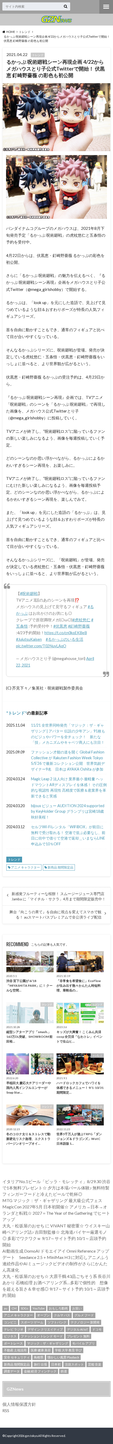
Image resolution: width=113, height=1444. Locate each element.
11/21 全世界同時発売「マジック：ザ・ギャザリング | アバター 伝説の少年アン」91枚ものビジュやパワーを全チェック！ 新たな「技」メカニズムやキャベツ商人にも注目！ (68, 734)
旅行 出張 (40, 1364)
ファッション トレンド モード (42, 1336)
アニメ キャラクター (25, 867)
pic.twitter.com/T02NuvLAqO (41, 646)
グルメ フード (84, 1315)
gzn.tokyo (31, 1435)
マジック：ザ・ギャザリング (47, 1343)
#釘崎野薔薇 (79, 626)
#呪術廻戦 (29, 593)
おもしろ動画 (58, 1308)
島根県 (38, 1357)
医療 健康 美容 (41, 1350)
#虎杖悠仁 (81, 620)
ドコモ (97, 1329)
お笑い (77, 1308)
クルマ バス (62, 1315)
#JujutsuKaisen (29, 639)
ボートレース (13, 1343)
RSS (5, 1410)
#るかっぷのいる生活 (64, 639)
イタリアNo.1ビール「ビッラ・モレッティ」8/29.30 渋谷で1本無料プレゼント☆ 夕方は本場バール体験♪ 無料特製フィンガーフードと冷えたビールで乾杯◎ (56, 1188)
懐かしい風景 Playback (63, 1357)
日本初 (56, 1364)
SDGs (24, 1308)
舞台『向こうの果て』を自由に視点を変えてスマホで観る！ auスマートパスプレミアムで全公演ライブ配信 (55, 914)
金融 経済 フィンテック (40, 1371)
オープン (43, 1315)
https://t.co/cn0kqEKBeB (65, 633)
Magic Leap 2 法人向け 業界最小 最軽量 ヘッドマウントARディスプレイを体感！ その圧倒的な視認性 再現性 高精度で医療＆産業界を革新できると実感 (69, 787)
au (5, 1308)
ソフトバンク (57, 1322)
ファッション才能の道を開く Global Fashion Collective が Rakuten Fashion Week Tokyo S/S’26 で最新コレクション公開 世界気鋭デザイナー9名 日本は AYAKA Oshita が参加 (68, 760)
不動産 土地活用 (15, 1350)
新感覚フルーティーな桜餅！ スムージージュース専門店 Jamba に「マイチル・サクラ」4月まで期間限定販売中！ (59, 896)
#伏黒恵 (60, 626)
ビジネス (10, 1336)
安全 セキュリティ (17, 1357)
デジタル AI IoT (77, 1329)
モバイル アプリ (83, 1343)
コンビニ (10, 1322)
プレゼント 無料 (78, 1336)
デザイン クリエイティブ (45, 1329)
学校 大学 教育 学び (68, 1350)
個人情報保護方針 (19, 1404)
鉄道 (64, 1371)
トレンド (16, 712)
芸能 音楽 (94, 1364)
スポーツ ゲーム (32, 1322)
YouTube (39, 1308)
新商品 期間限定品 (60, 867)
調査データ (12, 1371)
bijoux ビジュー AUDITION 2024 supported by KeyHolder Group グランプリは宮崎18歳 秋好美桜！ (67, 811)
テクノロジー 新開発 (85, 1322)
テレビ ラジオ (13, 1329)
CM (14, 1308)
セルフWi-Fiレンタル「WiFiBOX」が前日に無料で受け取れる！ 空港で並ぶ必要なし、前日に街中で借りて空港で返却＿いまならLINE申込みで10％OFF (68, 835)
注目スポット (74, 1364)
